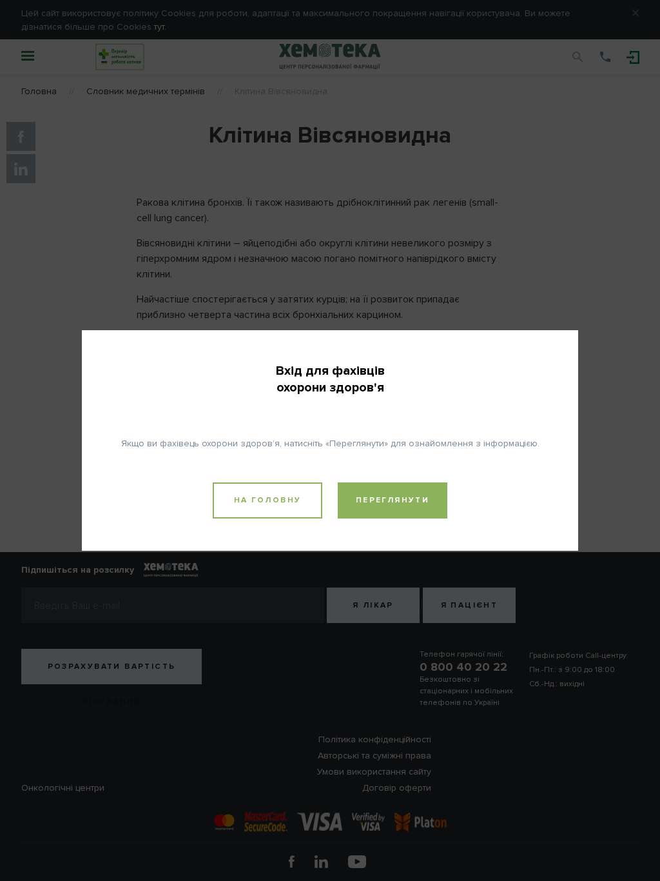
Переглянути (392, 500)
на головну (268, 500)
